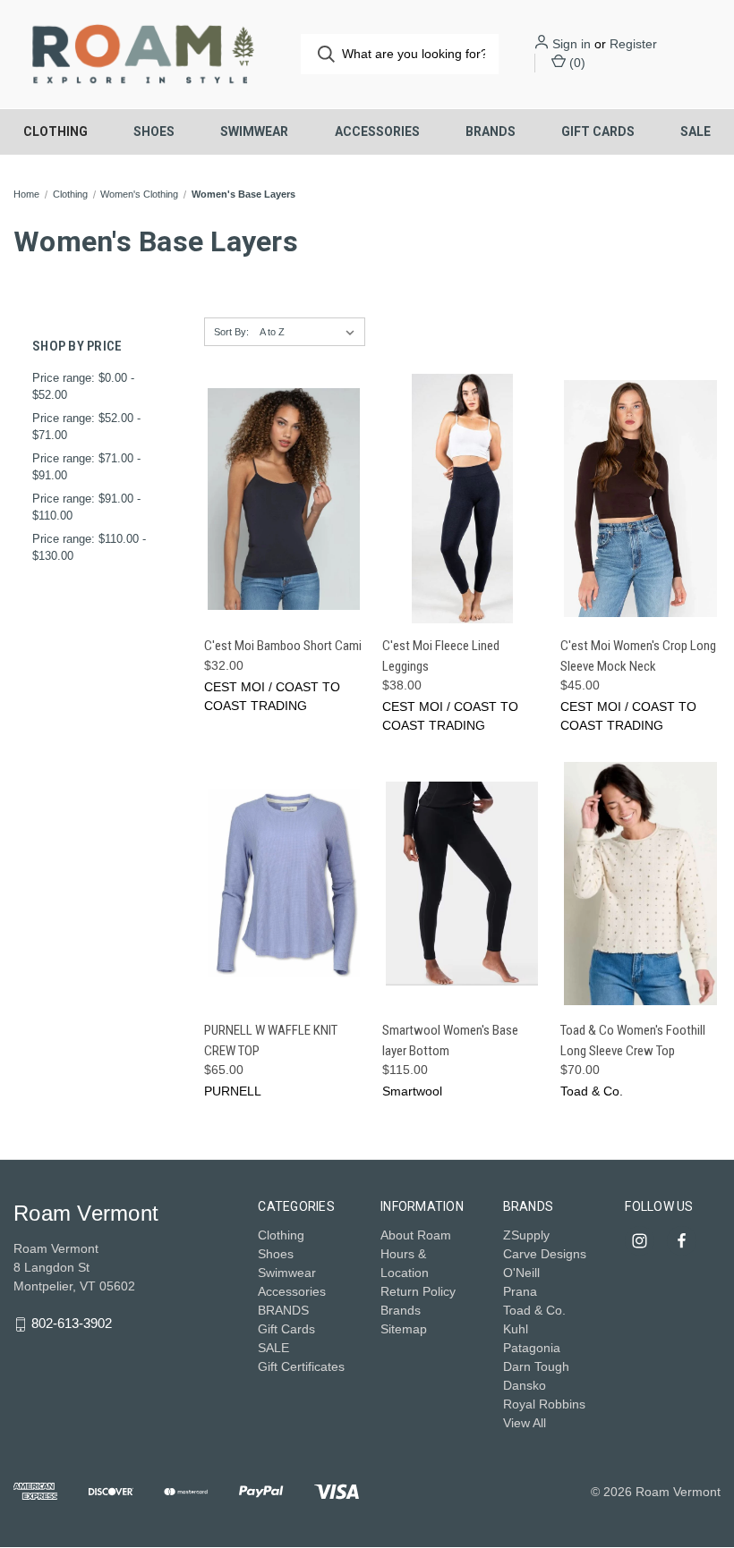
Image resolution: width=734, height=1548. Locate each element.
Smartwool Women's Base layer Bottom (450, 1040)
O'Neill (521, 1272)
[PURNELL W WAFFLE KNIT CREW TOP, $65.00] (284, 883)
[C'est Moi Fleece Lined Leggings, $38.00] (462, 498)
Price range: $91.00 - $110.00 (86, 507)
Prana (520, 1291)
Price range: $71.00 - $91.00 (86, 467)
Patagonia (531, 1348)
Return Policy (418, 1291)
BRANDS (490, 131)
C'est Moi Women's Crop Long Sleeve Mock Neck (638, 656)
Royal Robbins (544, 1404)
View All (524, 1423)
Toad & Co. (534, 1310)
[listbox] (310, 331)
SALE (695, 131)
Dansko (524, 1385)
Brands (400, 1310)
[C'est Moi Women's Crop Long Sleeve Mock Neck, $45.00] (640, 498)
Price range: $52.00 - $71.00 (86, 427)
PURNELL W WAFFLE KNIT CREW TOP (270, 1040)
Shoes (154, 131)
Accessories (377, 131)
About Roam (415, 1235)
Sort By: (231, 331)
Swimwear (254, 131)
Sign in (571, 44)
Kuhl (515, 1329)
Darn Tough (536, 1366)
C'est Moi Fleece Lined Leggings (440, 656)
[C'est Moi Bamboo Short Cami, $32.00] (284, 498)
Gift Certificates (301, 1366)
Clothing (55, 131)
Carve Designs (544, 1254)
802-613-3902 (71, 1323)
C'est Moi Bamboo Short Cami (283, 646)
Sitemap (403, 1329)
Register (633, 44)
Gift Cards (598, 131)
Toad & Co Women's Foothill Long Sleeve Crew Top (632, 1040)
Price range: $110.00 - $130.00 (89, 547)
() (575, 62)
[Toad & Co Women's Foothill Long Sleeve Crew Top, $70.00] (640, 883)
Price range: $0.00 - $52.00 (83, 386)
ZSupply (526, 1235)
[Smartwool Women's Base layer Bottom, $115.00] (462, 883)
